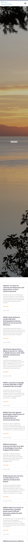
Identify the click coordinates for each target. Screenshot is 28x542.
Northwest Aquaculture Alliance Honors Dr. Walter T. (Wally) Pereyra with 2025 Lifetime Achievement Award (13, 353)
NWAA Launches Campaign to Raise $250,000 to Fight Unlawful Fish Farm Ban (13, 384)
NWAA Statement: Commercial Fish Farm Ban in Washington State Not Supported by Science (13, 447)
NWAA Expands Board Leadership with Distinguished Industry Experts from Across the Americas (12, 321)
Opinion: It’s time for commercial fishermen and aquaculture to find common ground (13, 288)
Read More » (6, 306)
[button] (25, 3)
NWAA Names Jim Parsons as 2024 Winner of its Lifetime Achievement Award (13, 479)
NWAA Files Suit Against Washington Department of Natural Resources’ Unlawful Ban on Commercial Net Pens (13, 416)
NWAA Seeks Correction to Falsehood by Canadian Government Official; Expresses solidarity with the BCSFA (13, 511)
